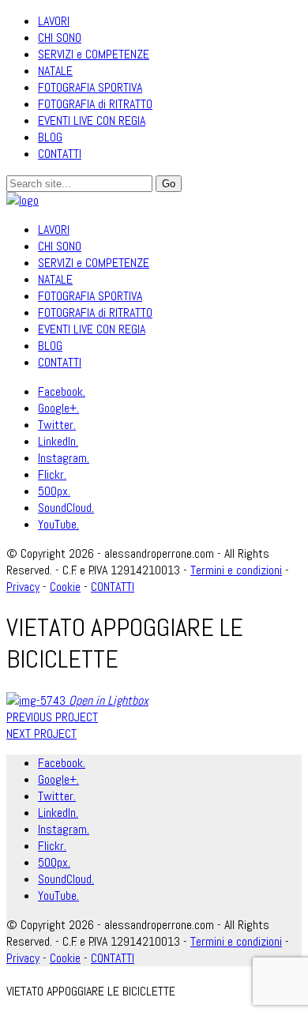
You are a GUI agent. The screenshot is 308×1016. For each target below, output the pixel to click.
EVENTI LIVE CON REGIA (91, 120)
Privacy (22, 958)
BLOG (50, 137)
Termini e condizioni (236, 570)
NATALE (55, 70)
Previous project (52, 717)
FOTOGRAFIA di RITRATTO (95, 104)
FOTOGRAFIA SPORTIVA (90, 87)
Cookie (65, 958)
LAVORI (53, 21)
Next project (41, 733)
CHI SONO (59, 37)
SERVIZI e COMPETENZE (93, 54)
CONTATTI (59, 153)
